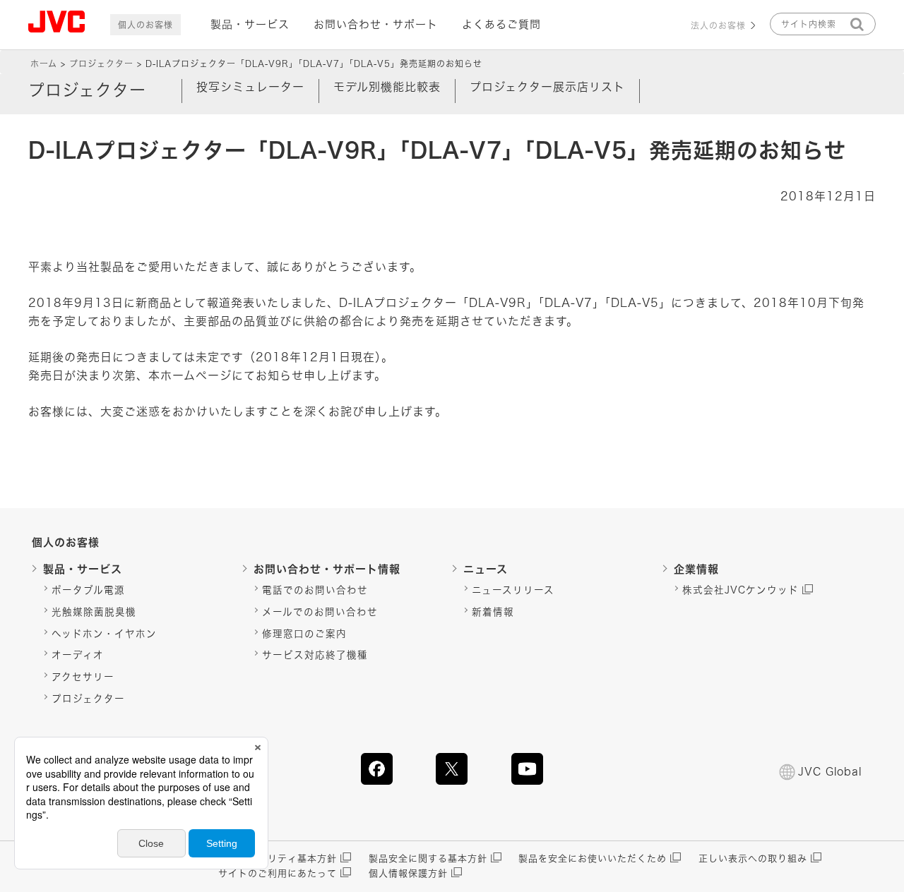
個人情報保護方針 (408, 873)
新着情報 (493, 612)
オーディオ (78, 655)
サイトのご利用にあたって (277, 873)
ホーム (43, 63)
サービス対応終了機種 (315, 655)
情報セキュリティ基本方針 (277, 858)
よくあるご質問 (501, 24)
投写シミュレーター (250, 86)
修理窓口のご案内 (304, 634)
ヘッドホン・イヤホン (104, 634)
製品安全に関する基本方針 (428, 858)
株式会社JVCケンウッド (740, 590)
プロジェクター (101, 63)
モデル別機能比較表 (387, 86)
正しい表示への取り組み (752, 858)
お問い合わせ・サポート (376, 24)
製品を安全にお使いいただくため (592, 858)
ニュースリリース (513, 590)
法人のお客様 (718, 25)
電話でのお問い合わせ (315, 590)
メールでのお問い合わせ (320, 612)
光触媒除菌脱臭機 (94, 612)
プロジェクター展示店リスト (547, 86)
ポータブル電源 (88, 590)
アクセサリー (83, 677)
